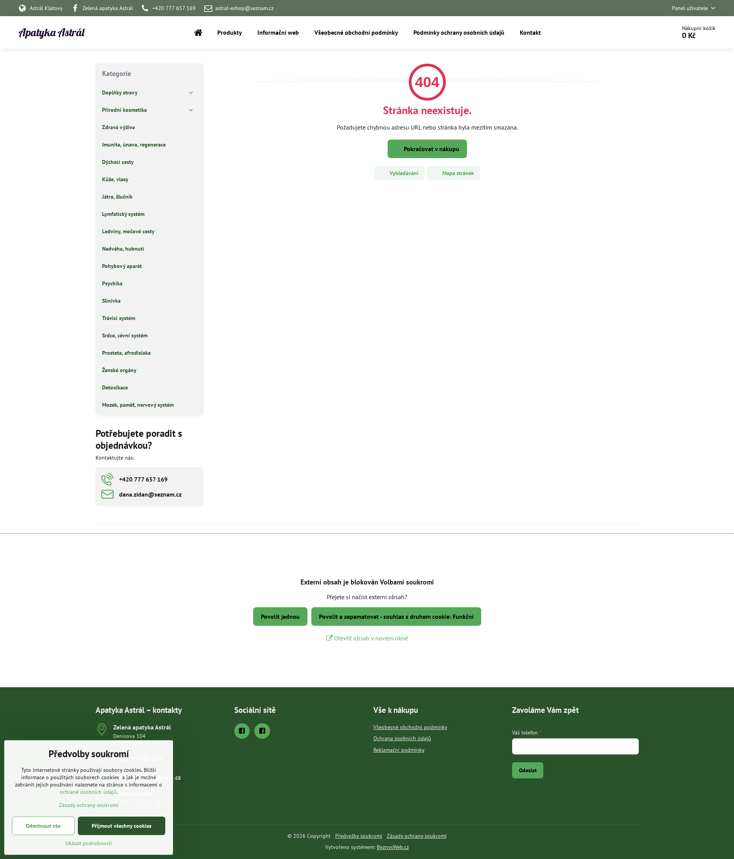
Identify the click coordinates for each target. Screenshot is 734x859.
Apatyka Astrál (51, 32)
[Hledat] (648, 32)
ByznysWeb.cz (393, 847)
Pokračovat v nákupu (430, 149)
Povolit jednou (280, 616)
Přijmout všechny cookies (121, 825)
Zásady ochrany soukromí (417, 835)
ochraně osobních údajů (88, 791)
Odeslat (528, 770)
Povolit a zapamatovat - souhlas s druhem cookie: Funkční (396, 616)
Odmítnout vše (43, 825)
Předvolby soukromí (358, 835)
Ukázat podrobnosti (89, 843)
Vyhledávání (403, 173)
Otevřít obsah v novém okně (370, 638)
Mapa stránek (457, 173)
